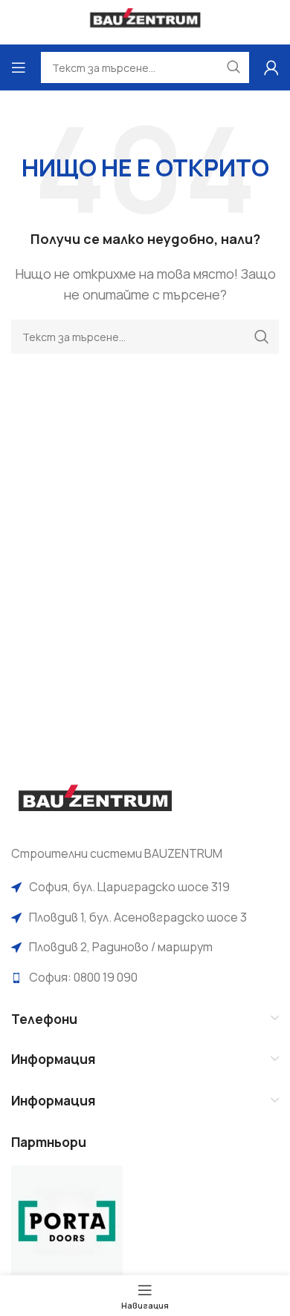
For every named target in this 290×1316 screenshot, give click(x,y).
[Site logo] (145, 21)
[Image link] (94, 802)
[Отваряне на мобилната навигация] (18, 67)
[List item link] (145, 887)
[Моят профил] (271, 67)
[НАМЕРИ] (262, 337)
